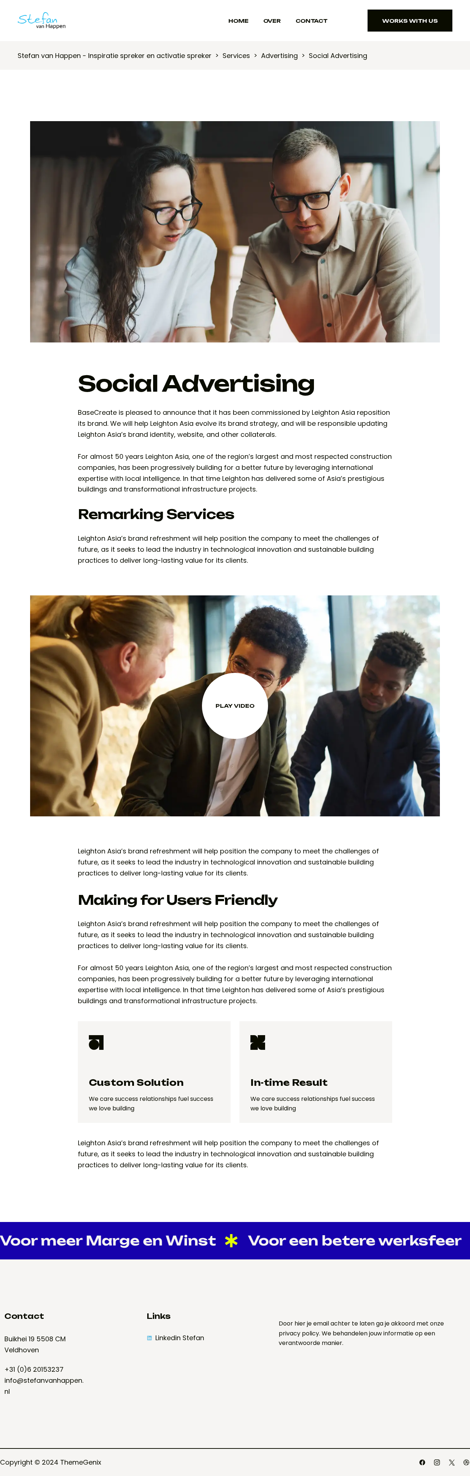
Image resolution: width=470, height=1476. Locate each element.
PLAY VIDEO (235, 705)
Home (238, 21)
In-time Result (289, 1082)
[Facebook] (422, 1462)
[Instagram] (437, 1462)
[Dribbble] (466, 1462)
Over (272, 21)
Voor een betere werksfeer (319, 1240)
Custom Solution (136, 1082)
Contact (312, 21)
